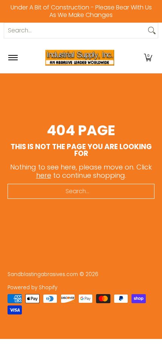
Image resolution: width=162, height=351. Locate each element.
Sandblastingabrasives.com (43, 274)
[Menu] (13, 57)
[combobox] (75, 30)
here (43, 175)
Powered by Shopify (32, 287)
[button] (148, 57)
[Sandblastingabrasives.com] (80, 57)
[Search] (152, 30)
